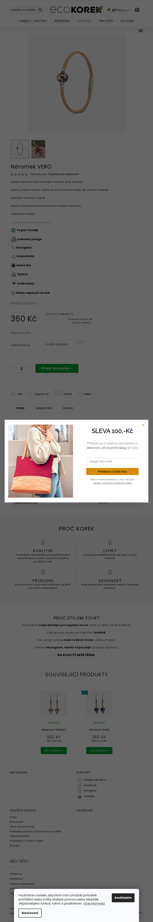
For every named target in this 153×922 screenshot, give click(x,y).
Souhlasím (123, 898)
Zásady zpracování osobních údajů (112, 483)
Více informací (94, 903)
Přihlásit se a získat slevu (112, 471)
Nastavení (30, 913)
